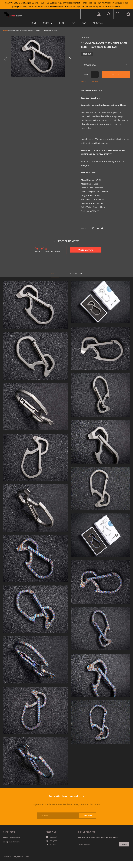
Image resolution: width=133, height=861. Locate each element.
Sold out (115, 74)
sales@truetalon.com (11, 842)
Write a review (85, 250)
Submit (124, 844)
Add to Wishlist (91, 81)
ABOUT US (97, 23)
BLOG (62, 23)
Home (5, 30)
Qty (86, 74)
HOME (33, 23)
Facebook (53, 837)
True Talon (7, 857)
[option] (38, 56)
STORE (46, 23)
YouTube (52, 844)
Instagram (53, 841)
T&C (84, 23)
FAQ (73, 23)
